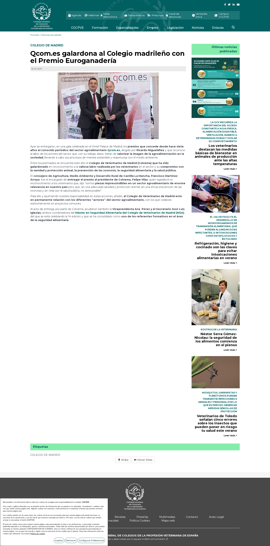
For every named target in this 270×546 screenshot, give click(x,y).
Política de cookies (37, 534)
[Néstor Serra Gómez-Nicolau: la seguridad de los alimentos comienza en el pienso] (216, 296)
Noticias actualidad (51, 34)
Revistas (120, 517)
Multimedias (167, 517)
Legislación (175, 27)
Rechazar (71, 540)
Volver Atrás (144, 460)
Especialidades (127, 27)
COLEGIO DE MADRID (46, 45)
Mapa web (168, 520)
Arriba (124, 460)
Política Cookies (139, 520)
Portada (34, 34)
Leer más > (230, 168)
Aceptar (59, 540)
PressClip (142, 517)
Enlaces (218, 27)
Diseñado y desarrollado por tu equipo (135, 539)
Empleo (153, 27)
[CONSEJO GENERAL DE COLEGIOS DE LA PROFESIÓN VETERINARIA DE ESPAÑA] (45, 16)
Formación (100, 27)
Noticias (198, 27)
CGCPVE (77, 27)
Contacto (192, 517)
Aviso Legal (216, 517)
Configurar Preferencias (91, 540)
